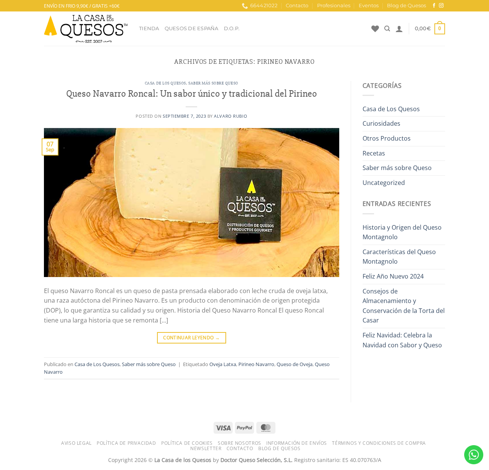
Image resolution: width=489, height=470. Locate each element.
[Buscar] (387, 28)
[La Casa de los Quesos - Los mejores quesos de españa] (86, 29)
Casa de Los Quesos (165, 83)
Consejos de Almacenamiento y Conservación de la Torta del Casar (404, 306)
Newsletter (205, 448)
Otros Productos (387, 138)
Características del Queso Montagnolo (399, 257)
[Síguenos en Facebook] (434, 5)
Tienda (149, 28)
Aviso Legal (76, 443)
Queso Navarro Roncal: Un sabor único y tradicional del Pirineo (191, 94)
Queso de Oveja (295, 364)
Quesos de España (192, 28)
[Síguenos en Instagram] (441, 5)
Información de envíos (296, 443)
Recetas (374, 153)
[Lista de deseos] (375, 28)
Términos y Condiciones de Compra (379, 443)
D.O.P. (232, 28)
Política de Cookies (187, 443)
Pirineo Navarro (256, 364)
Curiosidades (381, 123)
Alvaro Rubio (230, 116)
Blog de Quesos (406, 5)
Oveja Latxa (222, 364)
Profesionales (333, 5)
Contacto (297, 5)
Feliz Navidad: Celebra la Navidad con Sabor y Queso (402, 340)
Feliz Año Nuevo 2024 (393, 276)
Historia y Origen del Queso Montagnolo (402, 232)
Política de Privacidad (126, 443)
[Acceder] (399, 28)
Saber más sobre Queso (213, 83)
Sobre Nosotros (239, 443)
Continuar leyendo (191, 337)
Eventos (369, 5)
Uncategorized (384, 182)
